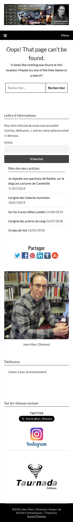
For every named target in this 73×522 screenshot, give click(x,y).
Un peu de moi (17, 230)
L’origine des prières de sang (26, 221)
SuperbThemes (36, 516)
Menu (65, 35)
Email (8, 142)
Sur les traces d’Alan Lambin (26, 212)
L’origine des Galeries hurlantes (29, 197)
